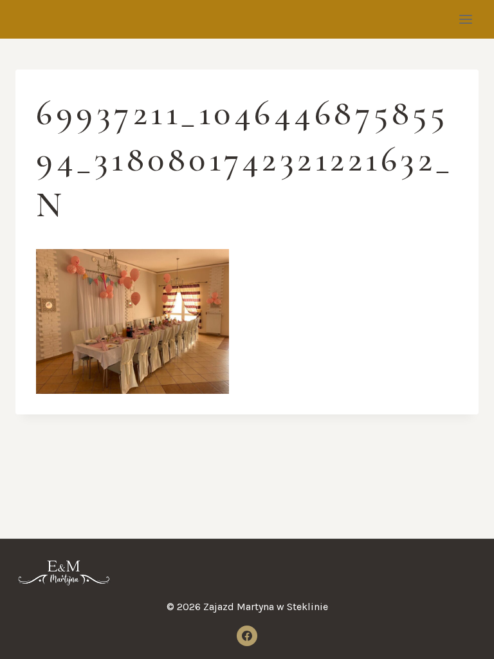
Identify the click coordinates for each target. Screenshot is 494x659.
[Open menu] (465, 19)
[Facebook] (247, 636)
